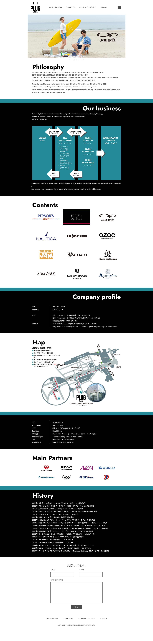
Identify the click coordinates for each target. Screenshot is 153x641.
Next (127, 36)
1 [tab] (70, 60)
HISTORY (103, 7)
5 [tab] (79, 60)
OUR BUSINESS (55, 7)
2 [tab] (72, 60)
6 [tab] (81, 60)
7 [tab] (83, 60)
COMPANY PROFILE (87, 7)
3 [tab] (74, 60)
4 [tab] (76, 60)
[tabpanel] (76, 36)
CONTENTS (70, 7)
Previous (26, 36)
